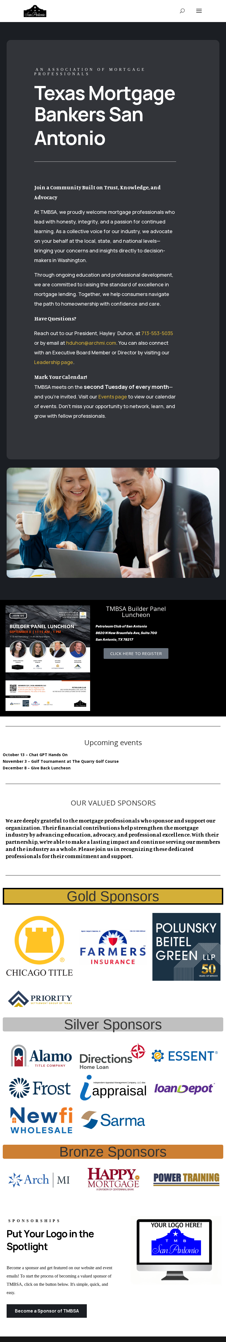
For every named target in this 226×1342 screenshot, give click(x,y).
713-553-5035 (157, 333)
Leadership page (53, 362)
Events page (112, 396)
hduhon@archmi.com (91, 342)
